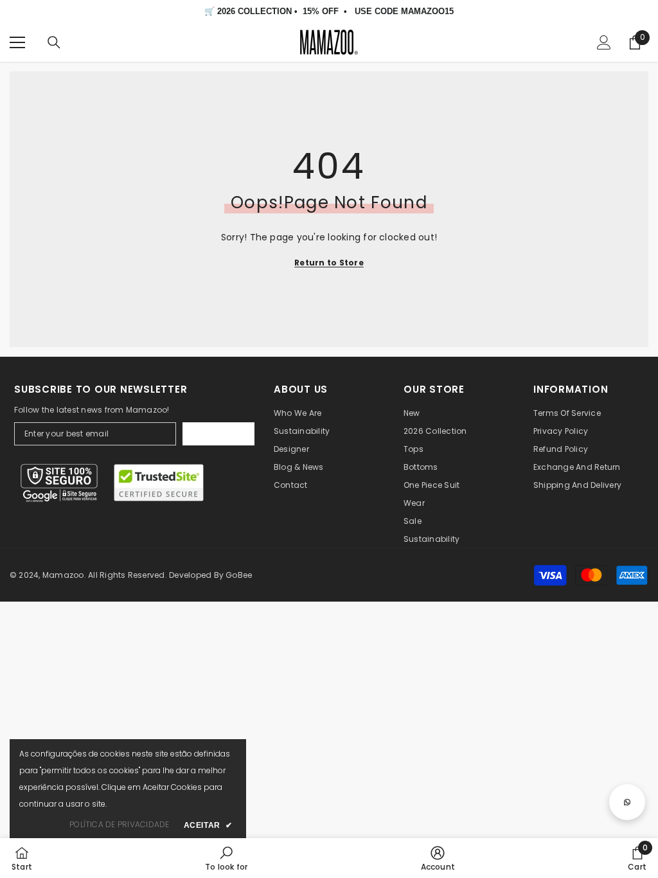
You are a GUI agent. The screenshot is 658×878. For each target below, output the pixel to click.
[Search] (54, 42)
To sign (218, 433)
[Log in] (604, 42)
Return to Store (329, 262)
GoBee (239, 574)
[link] (226, 858)
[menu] (17, 42)
